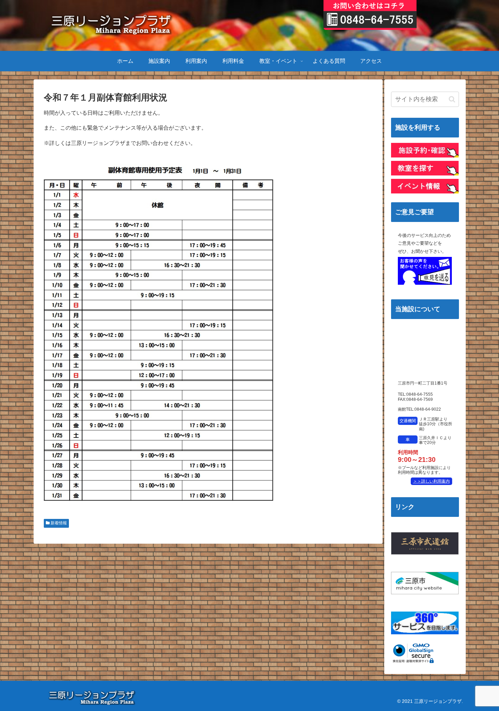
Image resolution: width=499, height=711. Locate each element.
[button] (452, 99)
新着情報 (58, 523)
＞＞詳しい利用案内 (431, 481)
